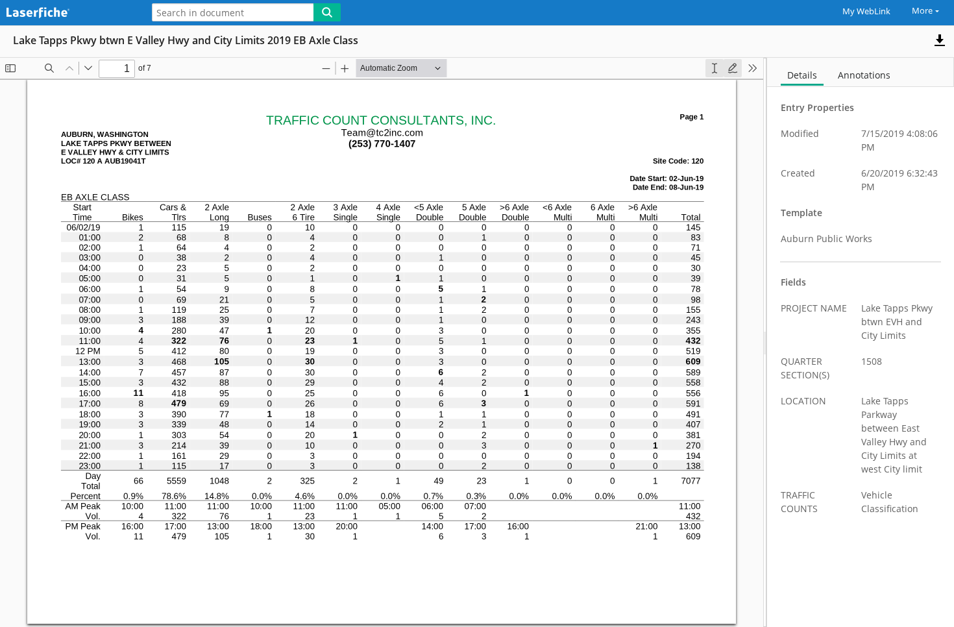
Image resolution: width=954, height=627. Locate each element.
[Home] (68, 13)
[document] (860, 342)
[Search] (327, 12)
